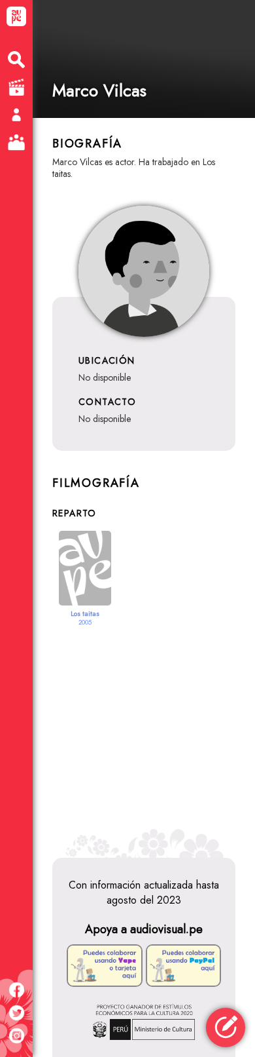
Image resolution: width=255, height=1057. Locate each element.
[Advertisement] (143, 733)
